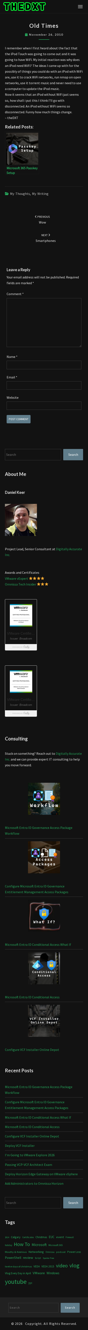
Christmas (41, 1237)
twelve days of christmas (18, 1266)
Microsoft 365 (55, 1245)
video (62, 1265)
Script (38, 1257)
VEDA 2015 (47, 1266)
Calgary (16, 1237)
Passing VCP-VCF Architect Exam (28, 1164)
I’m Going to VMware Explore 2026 (30, 1155)
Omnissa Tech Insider (20, 584)
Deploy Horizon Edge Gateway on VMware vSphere (41, 1174)
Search (73, 454)
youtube (16, 1282)
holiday (8, 1245)
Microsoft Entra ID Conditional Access (32, 997)
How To (22, 1244)
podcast (61, 1251)
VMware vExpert (16, 578)
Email (12, 377)
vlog (74, 1265)
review (28, 1257)
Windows (53, 1273)
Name (12, 357)
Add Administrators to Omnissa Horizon (34, 1183)
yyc (30, 1283)
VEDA (37, 1266)
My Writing (40, 193)
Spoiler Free (48, 1258)
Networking (36, 1252)
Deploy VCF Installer (20, 1145)
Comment (15, 294)
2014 (7, 1237)
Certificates (28, 1237)
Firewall (70, 1237)
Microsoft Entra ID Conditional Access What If (38, 944)
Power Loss (74, 1252)
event (60, 1237)
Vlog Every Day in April (18, 1273)
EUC (51, 1237)
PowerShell (13, 1258)
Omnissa (49, 1252)
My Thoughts (20, 193)
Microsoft (39, 1244)
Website (13, 397)
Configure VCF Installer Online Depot (32, 1050)
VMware (39, 1273)
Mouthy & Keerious (16, 1251)
